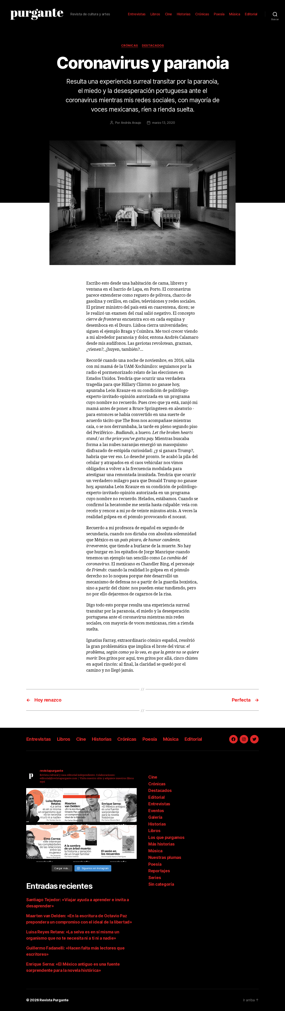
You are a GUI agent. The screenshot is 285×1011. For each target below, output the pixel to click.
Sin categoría (161, 884)
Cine (168, 14)
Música (234, 14)
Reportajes (159, 870)
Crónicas (202, 14)
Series (154, 877)
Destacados (153, 45)
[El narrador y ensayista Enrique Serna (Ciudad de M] (118, 806)
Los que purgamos (166, 837)
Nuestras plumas (164, 857)
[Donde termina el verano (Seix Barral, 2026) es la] (44, 843)
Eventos (156, 810)
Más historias (161, 844)
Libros (155, 14)
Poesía (219, 14)
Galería (155, 817)
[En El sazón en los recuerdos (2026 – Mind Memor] (118, 843)
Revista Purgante (54, 1000)
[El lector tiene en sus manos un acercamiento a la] (81, 806)
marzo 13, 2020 (163, 123)
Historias (184, 14)
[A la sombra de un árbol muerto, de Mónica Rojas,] (81, 843)
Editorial (251, 14)
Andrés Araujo (131, 123)
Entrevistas (137, 14)
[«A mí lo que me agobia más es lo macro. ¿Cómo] (44, 806)
